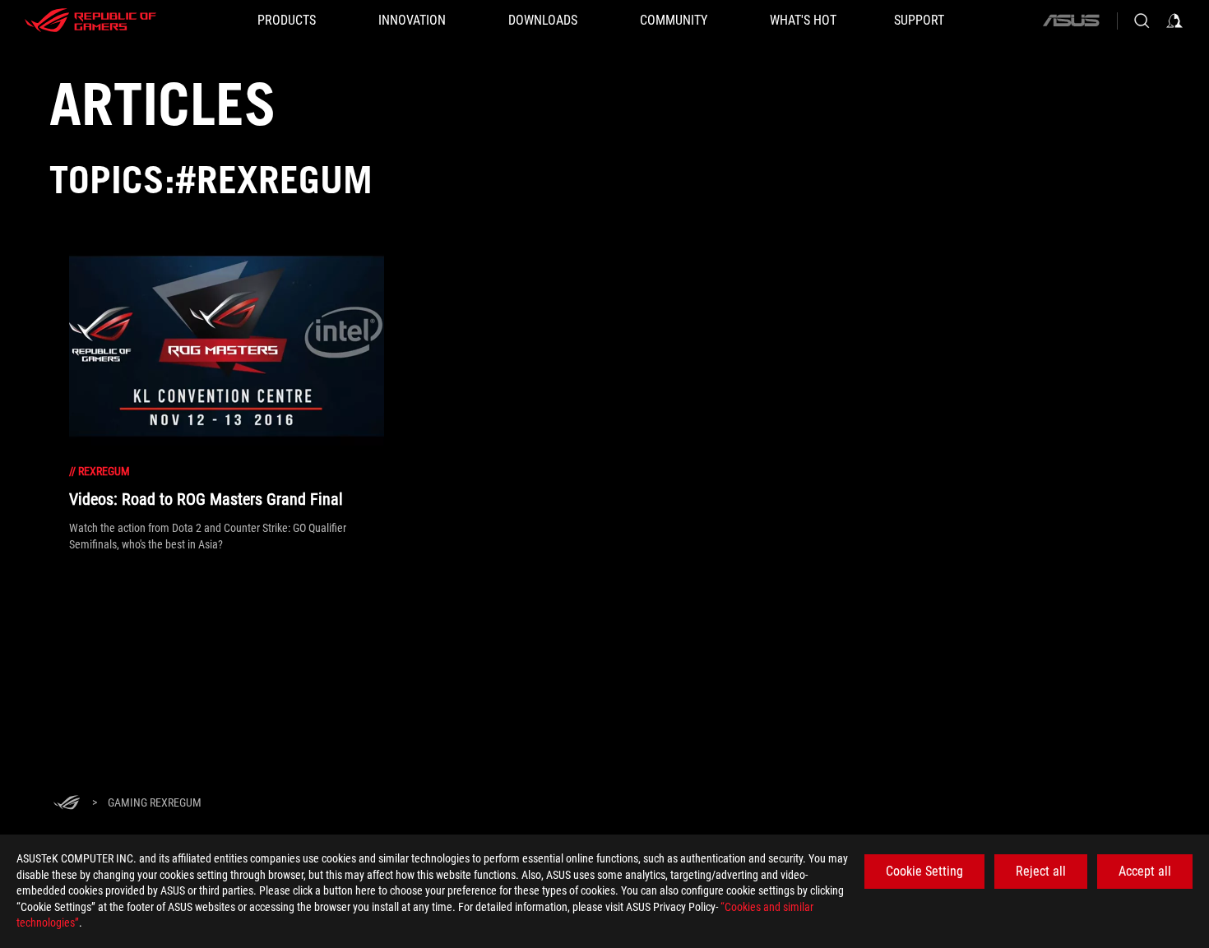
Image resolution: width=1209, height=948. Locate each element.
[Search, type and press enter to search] (1141, 20)
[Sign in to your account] (1174, 20)
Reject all (1041, 871)
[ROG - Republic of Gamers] (90, 20)
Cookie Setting (924, 871)
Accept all (1145, 871)
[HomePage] (66, 803)
